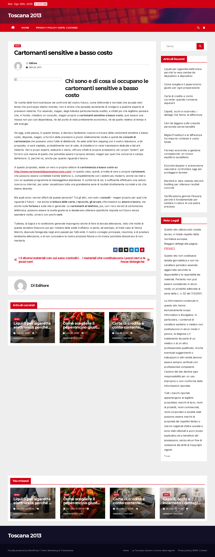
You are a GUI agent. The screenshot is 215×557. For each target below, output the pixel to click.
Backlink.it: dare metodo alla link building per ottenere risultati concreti (184, 184)
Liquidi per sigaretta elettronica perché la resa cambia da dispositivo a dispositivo (183, 72)
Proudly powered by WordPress (24, 550)
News (17, 46)
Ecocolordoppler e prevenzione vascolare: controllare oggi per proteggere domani (183, 169)
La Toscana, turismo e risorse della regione (153, 550)
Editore (33, 63)
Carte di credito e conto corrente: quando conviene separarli (180, 100)
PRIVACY (169, 248)
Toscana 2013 (24, 15)
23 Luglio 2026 (25, 509)
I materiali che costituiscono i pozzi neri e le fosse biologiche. (113, 260)
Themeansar (67, 550)
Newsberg (53, 550)
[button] (198, 27)
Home (25, 27)
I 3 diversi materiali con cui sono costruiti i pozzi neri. (49, 260)
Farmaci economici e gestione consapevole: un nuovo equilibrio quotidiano (182, 154)
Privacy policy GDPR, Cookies (57, 27)
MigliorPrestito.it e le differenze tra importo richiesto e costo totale (183, 138)
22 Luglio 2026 (75, 509)
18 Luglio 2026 (125, 509)
